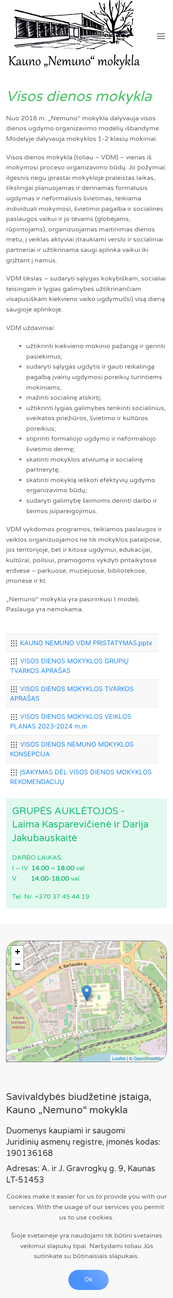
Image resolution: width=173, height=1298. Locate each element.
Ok (88, 1279)
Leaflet (119, 1058)
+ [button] (17, 952)
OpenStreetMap (149, 1058)
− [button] (17, 964)
